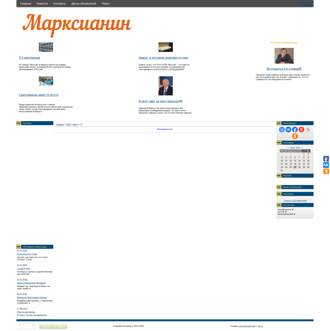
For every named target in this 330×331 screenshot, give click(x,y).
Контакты (59, 3)
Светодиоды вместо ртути (38, 95)
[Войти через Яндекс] (301, 129)
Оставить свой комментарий (295, 200)
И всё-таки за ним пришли (159, 101)
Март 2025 (295, 148)
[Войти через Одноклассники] (295, 136)
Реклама (27, 123)
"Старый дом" (23, 268)
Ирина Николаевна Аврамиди (31, 283)
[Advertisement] (35, 185)
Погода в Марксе (306, 3)
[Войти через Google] (308, 129)
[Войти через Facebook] (295, 129)
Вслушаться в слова (282, 69)
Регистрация (289, 123)
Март (75, 124)
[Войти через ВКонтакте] (288, 129)
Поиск (106, 3)
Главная (25, 3)
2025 (68, 124)
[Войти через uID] (282, 129)
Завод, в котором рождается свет (163, 58)
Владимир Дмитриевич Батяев (32, 297)
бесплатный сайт (247, 326)
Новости (42, 3)
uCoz (260, 326)
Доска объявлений (84, 3)
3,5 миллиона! (29, 58)
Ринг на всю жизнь (26, 312)
